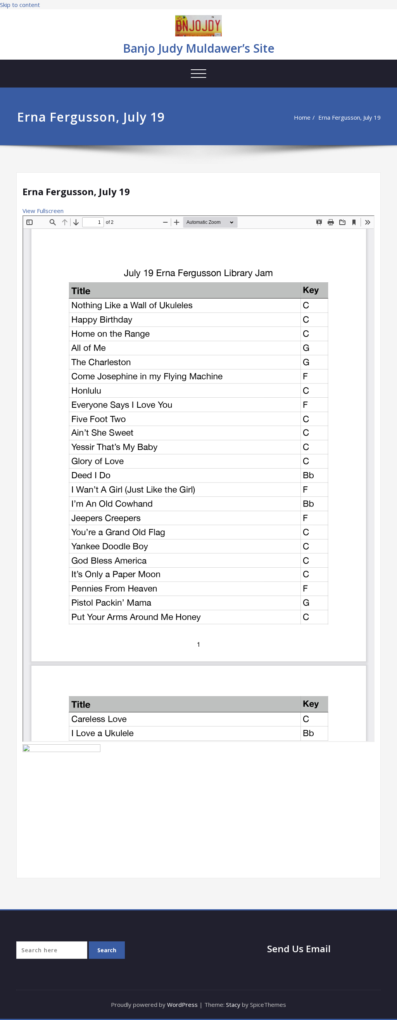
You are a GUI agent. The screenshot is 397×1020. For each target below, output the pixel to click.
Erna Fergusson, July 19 (349, 117)
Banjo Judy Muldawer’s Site (198, 48)
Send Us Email (299, 948)
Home (302, 117)
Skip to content (20, 5)
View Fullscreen (43, 211)
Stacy (233, 1004)
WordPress (182, 1004)
